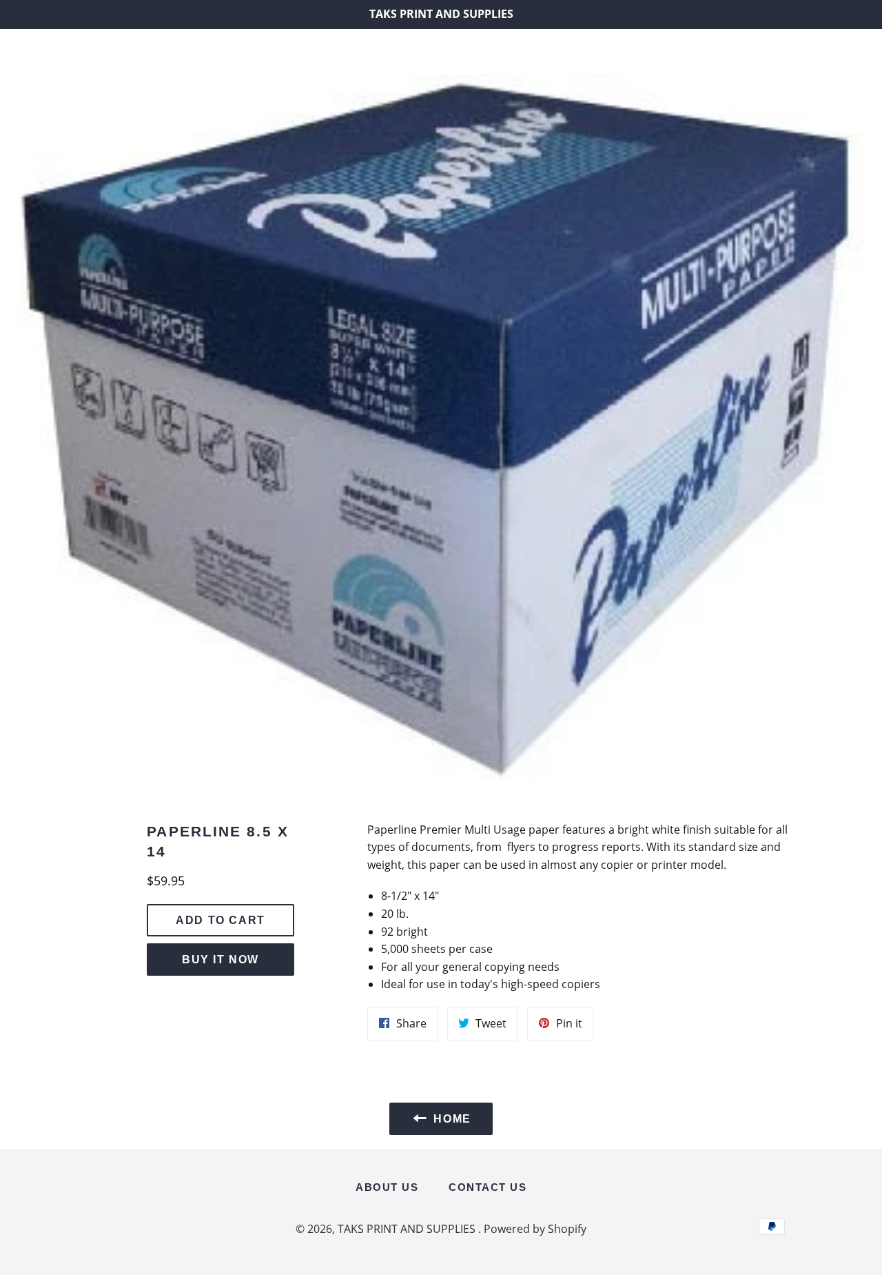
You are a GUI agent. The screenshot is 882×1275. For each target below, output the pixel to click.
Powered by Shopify (535, 1228)
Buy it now (220, 959)
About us (387, 1187)
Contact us (487, 1187)
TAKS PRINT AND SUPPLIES (441, 51)
